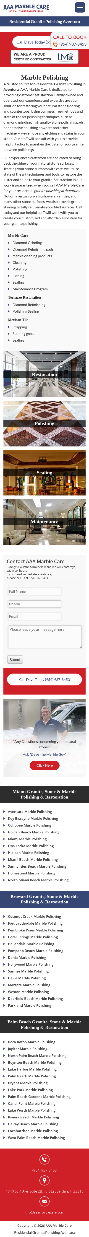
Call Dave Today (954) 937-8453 (44, 41)
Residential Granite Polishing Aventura (44, 1232)
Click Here (45, 765)
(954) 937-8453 (72, 44)
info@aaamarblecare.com (44, 1212)
